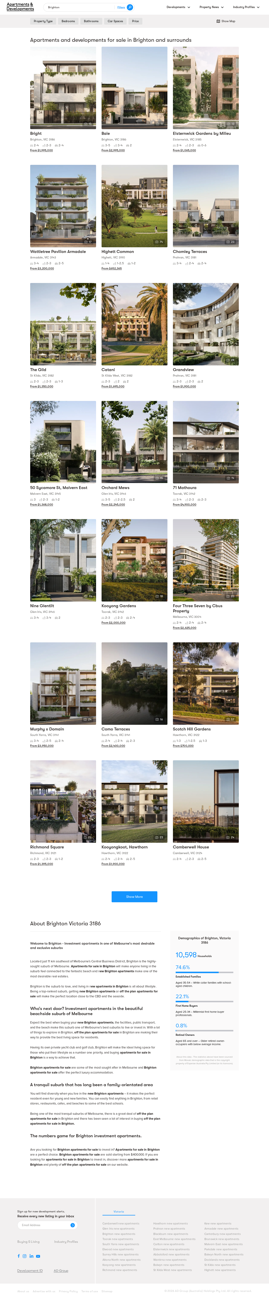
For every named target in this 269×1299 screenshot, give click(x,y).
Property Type (43, 21)
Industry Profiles (66, 1242)
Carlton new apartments (168, 1244)
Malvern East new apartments (223, 1244)
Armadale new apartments (221, 1228)
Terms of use (89, 1291)
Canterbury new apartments (222, 1234)
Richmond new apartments (119, 1270)
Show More (134, 897)
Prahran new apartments (169, 1228)
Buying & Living (28, 1242)
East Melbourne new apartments (174, 1239)
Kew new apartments (217, 1223)
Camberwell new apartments (120, 1223)
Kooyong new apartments (119, 1265)
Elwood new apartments (118, 1249)
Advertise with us (44, 1291)
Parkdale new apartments (220, 1249)
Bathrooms (91, 21)
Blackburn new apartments (170, 1234)
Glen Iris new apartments (118, 1228)
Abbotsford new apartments (171, 1254)
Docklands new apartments (222, 1260)
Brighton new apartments (118, 1234)
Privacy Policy (68, 1291)
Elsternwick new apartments (171, 1249)
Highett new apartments (220, 1270)
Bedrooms (68, 21)
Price (135, 21)
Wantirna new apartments (169, 1260)
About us (23, 1291)
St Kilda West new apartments (172, 1270)
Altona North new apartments (121, 1260)
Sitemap (107, 1291)
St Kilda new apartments (220, 1265)
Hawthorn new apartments (170, 1223)
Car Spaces (115, 21)
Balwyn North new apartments (224, 1254)
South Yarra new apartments (120, 1244)
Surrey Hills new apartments (120, 1254)
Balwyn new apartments (168, 1265)
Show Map (228, 21)
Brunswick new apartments (221, 1239)
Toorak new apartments (117, 1239)
